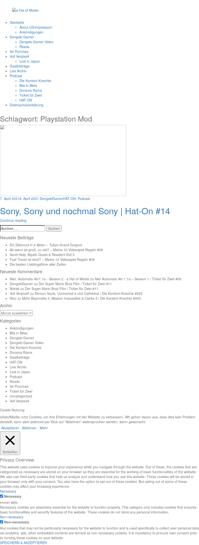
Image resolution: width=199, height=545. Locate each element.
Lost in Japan (29, 61)
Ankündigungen (31, 32)
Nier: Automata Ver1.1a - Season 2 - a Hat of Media (49, 278)
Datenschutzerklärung (26, 104)
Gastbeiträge (20, 66)
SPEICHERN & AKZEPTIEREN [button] (23, 542)
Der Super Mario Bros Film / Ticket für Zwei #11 (75, 283)
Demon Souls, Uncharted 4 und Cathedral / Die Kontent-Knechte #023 (88, 293)
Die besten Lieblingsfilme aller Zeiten (38, 264)
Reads (24, 46)
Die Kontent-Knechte (35, 80)
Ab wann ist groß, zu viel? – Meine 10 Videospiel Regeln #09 (56, 249)
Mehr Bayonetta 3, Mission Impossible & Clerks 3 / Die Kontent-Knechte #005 (81, 298)
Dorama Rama (30, 90)
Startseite (17, 22)
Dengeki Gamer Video (36, 41)
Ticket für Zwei (30, 95)
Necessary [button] (8, 491)
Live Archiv (18, 70)
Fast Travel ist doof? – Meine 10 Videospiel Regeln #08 (52, 259)
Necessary (12, 496)
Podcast (16, 75)
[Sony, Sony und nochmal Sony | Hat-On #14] (63, 160)
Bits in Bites (28, 85)
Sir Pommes (19, 51)
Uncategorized (21, 396)
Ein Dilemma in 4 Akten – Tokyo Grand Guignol (46, 244)
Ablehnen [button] (29, 427)
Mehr (44, 427)
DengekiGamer (51, 198)
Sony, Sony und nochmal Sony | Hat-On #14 (85, 210)
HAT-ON (25, 100)
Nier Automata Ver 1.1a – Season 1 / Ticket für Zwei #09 (138, 278)
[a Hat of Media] (25, 9)
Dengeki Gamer (22, 36)
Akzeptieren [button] (10, 427)
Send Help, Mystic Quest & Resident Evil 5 (42, 254)
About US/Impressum (35, 27)
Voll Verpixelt (19, 56)
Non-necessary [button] (11, 516)
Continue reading (13, 220)
